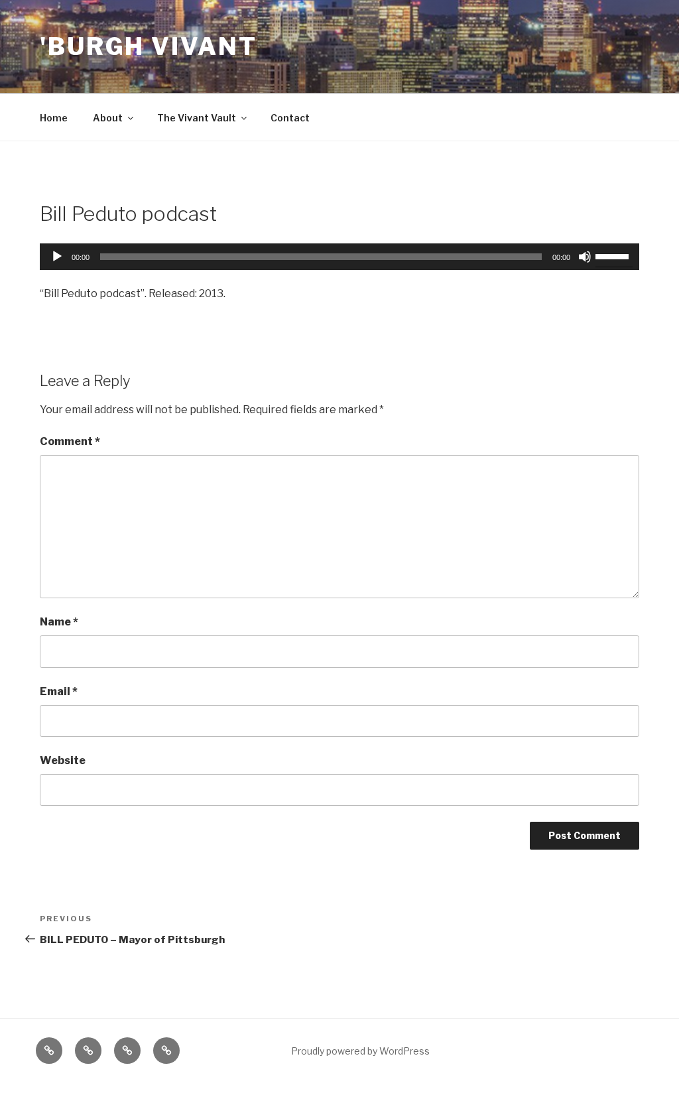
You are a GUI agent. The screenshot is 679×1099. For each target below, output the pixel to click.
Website (63, 760)
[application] (339, 256)
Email (59, 691)
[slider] (614, 255)
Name (59, 621)
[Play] (57, 256)
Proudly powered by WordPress (360, 1051)
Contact (290, 117)
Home (54, 117)
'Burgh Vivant (148, 46)
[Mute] (584, 256)
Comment (70, 441)
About (108, 117)
